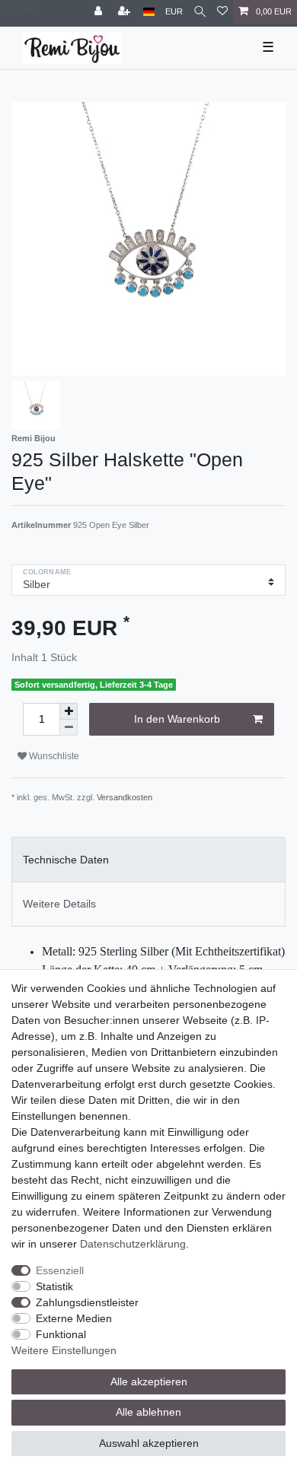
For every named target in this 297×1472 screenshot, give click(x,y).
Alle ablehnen (148, 1412)
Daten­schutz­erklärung (133, 1244)
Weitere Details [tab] (59, 904)
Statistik (54, 1286)
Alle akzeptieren (148, 1381)
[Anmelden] (99, 12)
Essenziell (60, 1270)
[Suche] (200, 12)
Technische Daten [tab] (66, 860)
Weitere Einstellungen (64, 1350)
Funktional (61, 1334)
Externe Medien (74, 1318)
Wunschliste (53, 756)
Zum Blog (17, 8)
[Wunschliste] (222, 12)
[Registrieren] (126, 12)
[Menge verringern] (68, 728)
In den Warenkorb (177, 719)
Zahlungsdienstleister (87, 1302)
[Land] (149, 12)
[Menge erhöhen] (68, 711)
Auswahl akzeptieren (149, 1443)
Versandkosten (124, 797)
